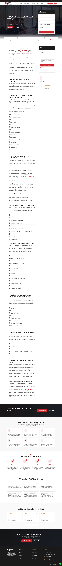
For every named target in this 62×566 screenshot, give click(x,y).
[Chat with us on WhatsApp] (60, 564)
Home (20, 551)
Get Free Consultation (42, 410)
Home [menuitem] (17, 3)
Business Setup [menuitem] (26, 3)
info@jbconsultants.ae (25, 0)
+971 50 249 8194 (9, 0)
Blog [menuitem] (38, 3)
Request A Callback (47, 65)
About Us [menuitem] (20, 3)
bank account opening (28, 393)
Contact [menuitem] (41, 3)
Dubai (53, 0)
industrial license (24, 50)
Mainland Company (34, 552)
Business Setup (34, 551)
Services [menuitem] (33, 3)
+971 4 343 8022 (16, 0)
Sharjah (56, 0)
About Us (20, 552)
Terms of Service (55, 564)
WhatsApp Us (17, 27)
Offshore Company (34, 555)
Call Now (10, 27)
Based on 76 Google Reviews (47, 88)
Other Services (34, 558)
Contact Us (20, 558)
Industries (20, 555)
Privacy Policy (50, 564)
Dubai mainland (18, 51)
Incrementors (9, 564)
